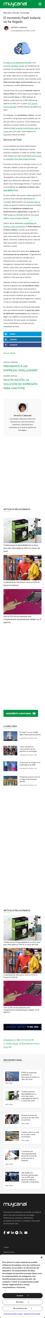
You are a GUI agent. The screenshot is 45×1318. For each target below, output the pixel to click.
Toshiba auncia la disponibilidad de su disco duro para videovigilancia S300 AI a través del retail (30, 1096)
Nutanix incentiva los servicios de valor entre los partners (30, 1117)
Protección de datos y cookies (13, 1314)
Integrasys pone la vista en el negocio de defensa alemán (30, 779)
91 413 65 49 (27, 1040)
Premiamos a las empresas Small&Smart (20, 368)
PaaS (10, 190)
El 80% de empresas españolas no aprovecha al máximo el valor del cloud (30, 1076)
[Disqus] (22, 664)
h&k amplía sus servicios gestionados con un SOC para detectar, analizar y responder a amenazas (30, 1177)
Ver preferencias (20, 1308)
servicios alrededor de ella (13, 66)
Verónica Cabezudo (23, 416)
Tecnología (24, 13)
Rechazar (20, 1302)
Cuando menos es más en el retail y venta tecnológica (30, 1134)
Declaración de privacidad (32, 1314)
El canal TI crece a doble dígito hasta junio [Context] (30, 733)
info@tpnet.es (9, 1040)
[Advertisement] (22, 473)
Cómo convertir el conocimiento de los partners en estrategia (28, 749)
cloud (7, 353)
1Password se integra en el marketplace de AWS (30, 763)
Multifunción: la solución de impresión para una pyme (20, 384)
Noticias (15, 13)
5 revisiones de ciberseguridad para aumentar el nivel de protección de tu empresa (29, 1156)
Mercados (7, 13)
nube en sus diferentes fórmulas (19, 63)
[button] (41, 1257)
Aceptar (20, 1295)
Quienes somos (8, 1252)
